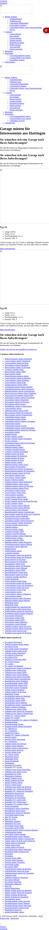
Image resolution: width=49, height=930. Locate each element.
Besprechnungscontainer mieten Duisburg (20, 393)
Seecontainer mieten (12, 432)
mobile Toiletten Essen (13, 778)
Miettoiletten (9, 763)
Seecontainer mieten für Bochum (17, 402)
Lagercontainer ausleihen (14, 495)
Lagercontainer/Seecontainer (15, 35)
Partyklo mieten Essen (13, 785)
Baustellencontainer (17, 43)
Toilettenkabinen (16, 19)
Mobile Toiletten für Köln (14, 780)
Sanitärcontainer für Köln (14, 454)
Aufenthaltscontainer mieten (15, 417)
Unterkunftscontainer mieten (15, 419)
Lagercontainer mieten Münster (16, 510)
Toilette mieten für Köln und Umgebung (20, 841)
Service (12, 30)
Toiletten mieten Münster (14, 746)
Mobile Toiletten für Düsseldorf (16, 897)
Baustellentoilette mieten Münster (17, 837)
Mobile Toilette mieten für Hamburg (18, 893)
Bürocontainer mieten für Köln (16, 575)
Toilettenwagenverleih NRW (15, 660)
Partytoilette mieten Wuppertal (16, 688)
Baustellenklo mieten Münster (16, 568)
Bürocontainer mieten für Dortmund (18, 413)
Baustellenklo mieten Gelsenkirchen (18, 406)
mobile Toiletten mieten (13, 783)
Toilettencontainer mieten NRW (17, 411)
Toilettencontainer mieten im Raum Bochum (21, 830)
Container (8, 32)
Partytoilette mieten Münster (15, 834)
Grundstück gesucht (17, 60)
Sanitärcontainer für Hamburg (16, 456)
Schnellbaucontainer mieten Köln (17, 519)
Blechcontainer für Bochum (15, 560)
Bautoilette (9, 854)
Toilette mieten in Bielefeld (15, 843)
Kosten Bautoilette (12, 579)
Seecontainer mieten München (16, 547)
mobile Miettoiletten (12, 888)
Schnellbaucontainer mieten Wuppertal (19, 521)
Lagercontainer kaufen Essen (16, 581)
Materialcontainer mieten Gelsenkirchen (20, 391)
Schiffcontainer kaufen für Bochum (18, 609)
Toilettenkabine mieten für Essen (17, 871)
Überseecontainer (11, 527)
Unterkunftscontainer (13, 424)
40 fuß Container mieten (14, 437)
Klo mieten (9, 856)
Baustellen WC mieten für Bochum (18, 789)
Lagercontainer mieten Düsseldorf (17, 361)
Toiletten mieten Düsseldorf (15, 653)
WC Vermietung (11, 731)
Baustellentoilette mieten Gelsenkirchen (19, 512)
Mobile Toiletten (11, 17)
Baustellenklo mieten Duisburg (16, 681)
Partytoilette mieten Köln (14, 826)
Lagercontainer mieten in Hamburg (18, 594)
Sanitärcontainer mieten (13, 462)
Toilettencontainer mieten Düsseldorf (18, 482)
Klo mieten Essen (11, 647)
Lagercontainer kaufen (13, 592)
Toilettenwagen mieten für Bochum (18, 633)
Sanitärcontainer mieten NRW (16, 385)
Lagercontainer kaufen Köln (15, 590)
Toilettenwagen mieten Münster (16, 675)
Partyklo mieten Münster (14, 860)
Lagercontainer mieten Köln (15, 383)
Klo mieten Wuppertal (13, 882)
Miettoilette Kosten (12, 694)
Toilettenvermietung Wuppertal (16, 878)
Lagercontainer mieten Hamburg (17, 380)
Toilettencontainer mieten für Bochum (19, 486)
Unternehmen (10, 62)
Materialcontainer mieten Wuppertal (18, 542)
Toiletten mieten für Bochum (15, 692)
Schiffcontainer (10, 549)
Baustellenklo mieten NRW (15, 570)
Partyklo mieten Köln (13, 752)
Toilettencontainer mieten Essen (17, 484)
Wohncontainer (15, 45)
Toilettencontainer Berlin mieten (17, 644)
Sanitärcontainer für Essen (14, 458)
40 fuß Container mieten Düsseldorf (18, 439)
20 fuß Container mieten (14, 503)
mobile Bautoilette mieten (14, 912)
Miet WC (8, 886)
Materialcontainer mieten (14, 447)
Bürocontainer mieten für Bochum (17, 367)
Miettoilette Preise (11, 605)
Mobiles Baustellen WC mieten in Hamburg (21, 720)
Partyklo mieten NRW (13, 858)
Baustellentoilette (11, 722)
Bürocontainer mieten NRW (15, 372)
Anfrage (3, 927)
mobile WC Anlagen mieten (15, 716)
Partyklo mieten (11, 737)
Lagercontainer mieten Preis (15, 493)
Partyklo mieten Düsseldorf (15, 739)
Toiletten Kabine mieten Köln (16, 651)
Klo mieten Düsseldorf (13, 642)
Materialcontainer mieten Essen (16, 465)
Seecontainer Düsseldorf (14, 616)
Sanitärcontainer (16, 40)
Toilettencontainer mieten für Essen (18, 626)
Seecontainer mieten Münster (16, 624)
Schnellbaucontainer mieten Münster (18, 544)
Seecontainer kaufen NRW (15, 620)
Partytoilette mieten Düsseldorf (16, 649)
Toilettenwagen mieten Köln (15, 670)
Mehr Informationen (7, 249)
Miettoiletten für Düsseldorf (15, 798)
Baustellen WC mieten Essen (16, 802)
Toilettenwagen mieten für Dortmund (19, 711)
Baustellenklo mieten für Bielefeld (17, 566)
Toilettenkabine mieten (13, 832)
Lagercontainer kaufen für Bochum (18, 583)
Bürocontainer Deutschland (15, 467)
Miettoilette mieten (12, 603)
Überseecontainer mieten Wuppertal (18, 523)
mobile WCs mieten (12, 718)
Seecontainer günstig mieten (15, 478)
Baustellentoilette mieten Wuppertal (18, 849)
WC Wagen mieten (12, 754)
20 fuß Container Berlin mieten (16, 499)
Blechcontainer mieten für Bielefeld (18, 555)
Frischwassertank (16, 49)
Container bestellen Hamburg (16, 577)
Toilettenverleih (10, 875)
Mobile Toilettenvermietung (15, 707)
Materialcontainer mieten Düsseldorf (18, 359)
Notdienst (3, 3)
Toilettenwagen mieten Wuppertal (17, 677)
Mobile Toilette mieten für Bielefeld (18, 890)
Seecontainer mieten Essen (15, 475)
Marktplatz (9, 51)
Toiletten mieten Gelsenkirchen (16, 748)
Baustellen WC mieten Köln (15, 800)
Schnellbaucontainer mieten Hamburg (19, 613)
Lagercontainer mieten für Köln (16, 363)
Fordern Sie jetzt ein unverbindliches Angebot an (18, 349)
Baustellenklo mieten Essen (15, 811)
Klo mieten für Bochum (14, 655)
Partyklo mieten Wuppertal (15, 862)
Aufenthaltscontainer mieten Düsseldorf (19, 398)
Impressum (15, 918)
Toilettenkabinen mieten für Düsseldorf (19, 873)
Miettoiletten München (13, 884)
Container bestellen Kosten (15, 449)
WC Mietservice (11, 729)
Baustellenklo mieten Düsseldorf (17, 808)
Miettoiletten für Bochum (14, 796)
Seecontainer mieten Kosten (15, 404)
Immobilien (9, 53)
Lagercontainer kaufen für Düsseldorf (19, 585)
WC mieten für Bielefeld (14, 666)
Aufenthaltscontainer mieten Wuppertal (19, 389)
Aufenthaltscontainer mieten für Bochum (20, 430)
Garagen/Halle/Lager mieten (20, 58)
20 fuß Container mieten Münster (17, 506)
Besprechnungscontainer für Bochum (19, 469)
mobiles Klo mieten (12, 733)
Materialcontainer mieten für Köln (17, 473)
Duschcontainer (15, 38)
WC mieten (9, 664)
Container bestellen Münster (15, 534)
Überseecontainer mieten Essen (16, 525)
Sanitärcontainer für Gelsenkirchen (18, 607)
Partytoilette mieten (12, 865)
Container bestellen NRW (14, 531)
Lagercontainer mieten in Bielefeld (18, 378)
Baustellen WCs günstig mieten (16, 804)
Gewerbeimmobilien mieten (20, 56)
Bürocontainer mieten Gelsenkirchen (18, 415)
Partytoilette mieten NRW (14, 828)
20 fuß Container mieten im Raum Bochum (21, 501)
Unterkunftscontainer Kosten (15, 426)
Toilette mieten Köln (12, 845)
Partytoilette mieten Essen (14, 815)
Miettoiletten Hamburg (13, 776)
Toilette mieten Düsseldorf (14, 690)
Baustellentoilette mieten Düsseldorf (18, 726)
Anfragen (3, 1)
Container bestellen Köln (14, 370)
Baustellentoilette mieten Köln (16, 572)
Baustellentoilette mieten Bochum (17, 901)
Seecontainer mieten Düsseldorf (17, 365)
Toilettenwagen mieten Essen (16, 631)
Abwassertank (15, 47)
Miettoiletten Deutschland (14, 793)
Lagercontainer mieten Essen (15, 497)
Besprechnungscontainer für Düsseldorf (19, 471)
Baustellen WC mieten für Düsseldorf (19, 791)
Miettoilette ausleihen (13, 821)
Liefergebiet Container (18, 25)
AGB (40, 916)
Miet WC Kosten (11, 817)
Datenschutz (4, 918)
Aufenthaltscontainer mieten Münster (18, 387)
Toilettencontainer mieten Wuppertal (18, 536)
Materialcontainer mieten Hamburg (18, 598)
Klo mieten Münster (12, 880)
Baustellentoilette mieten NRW (16, 683)
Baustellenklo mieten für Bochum (17, 813)
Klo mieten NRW (11, 867)
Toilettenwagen (15, 21)
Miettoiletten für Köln (13, 774)
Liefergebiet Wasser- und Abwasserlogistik (26, 27)
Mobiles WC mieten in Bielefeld (17, 735)
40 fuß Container (11, 441)
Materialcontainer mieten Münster (17, 508)
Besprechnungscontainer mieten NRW (19, 395)
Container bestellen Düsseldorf (16, 452)
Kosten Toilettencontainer (14, 480)
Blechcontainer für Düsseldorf (16, 562)
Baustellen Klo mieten (13, 765)
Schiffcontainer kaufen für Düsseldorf (19, 611)
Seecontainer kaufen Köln (14, 618)
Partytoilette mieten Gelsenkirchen (17, 679)
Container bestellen (12, 553)
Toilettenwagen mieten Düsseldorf (17, 770)
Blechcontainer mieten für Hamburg (18, 557)
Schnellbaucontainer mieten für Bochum (20, 443)
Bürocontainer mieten (13, 374)
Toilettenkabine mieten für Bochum (18, 869)
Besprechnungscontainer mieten (17, 376)
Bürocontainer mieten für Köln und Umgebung (22, 514)
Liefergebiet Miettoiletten (19, 23)
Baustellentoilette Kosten (14, 724)
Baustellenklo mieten (12, 899)
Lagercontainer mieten (13, 408)
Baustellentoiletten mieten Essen (17, 852)
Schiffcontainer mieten (13, 551)
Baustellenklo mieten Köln (15, 564)
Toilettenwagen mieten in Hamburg (18, 668)
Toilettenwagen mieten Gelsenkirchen (19, 713)
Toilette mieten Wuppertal (14, 847)
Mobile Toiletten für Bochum (16, 895)
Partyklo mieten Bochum (14, 750)
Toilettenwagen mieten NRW (16, 672)
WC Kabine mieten (12, 662)
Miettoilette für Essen (13, 824)
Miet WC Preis (10, 819)
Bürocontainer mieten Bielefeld (16, 516)
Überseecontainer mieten (14, 529)
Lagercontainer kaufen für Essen (17, 588)
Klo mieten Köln (11, 657)
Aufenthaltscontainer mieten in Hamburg (20, 421)
